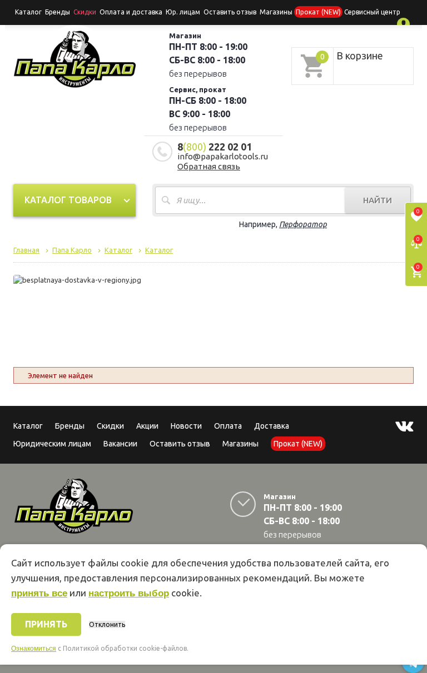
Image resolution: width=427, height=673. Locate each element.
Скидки (110, 425)
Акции (147, 425)
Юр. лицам (183, 12)
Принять (46, 624)
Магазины (240, 443)
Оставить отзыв (229, 12)
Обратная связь (208, 166)
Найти (377, 200)
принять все (39, 593)
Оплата (228, 425)
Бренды (57, 12)
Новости (186, 425)
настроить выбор (128, 593)
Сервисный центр (372, 12)
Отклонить (107, 624)
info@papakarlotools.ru (222, 156)
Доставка (271, 425)
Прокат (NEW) (318, 12)
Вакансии (120, 443)
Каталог (28, 12)
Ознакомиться (33, 648)
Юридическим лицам (52, 443)
